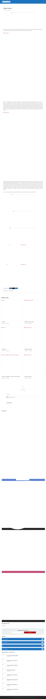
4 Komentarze (7, 350)
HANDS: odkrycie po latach (29, 321)
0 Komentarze (7, 323)
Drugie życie (4, 349)
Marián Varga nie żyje (28, 349)
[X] (13, 288)
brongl (5, 290)
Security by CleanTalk (32, 697)
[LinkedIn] (16, 288)
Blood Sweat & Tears (28, 376)
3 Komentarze (30, 350)
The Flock (3, 321)
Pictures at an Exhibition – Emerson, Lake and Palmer (11, 376)
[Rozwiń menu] (43, 1)
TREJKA (23, 697)
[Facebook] (10, 288)
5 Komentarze (30, 323)
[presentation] (11, 310)
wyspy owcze (11, 290)
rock (7, 290)
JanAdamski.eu (15, 697)
